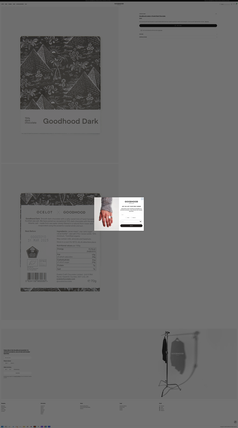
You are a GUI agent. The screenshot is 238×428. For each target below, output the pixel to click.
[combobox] (130, 221)
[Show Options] (140, 221)
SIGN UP (131, 225)
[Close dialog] (142, 199)
